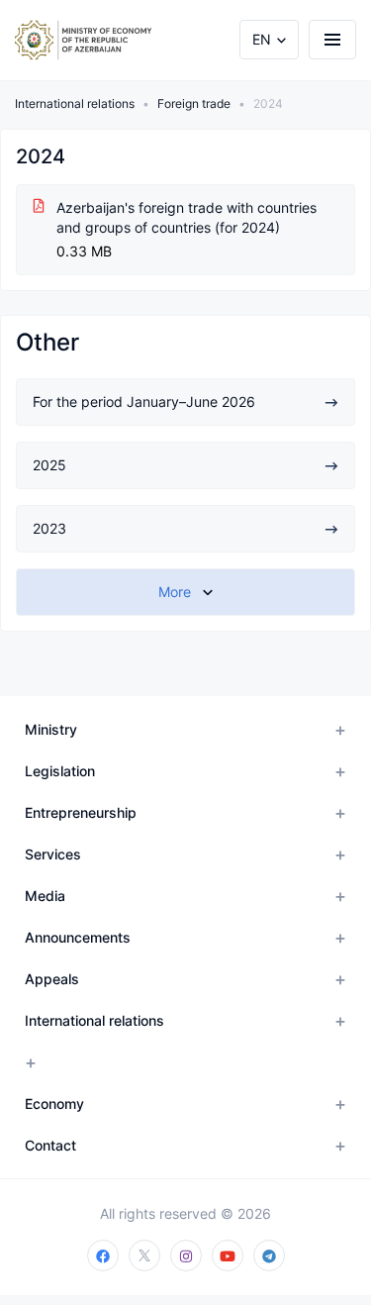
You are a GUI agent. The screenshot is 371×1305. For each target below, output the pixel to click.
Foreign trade (194, 103)
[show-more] (185, 592)
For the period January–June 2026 (144, 401)
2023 (49, 528)
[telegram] (269, 1255)
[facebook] (103, 1255)
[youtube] (227, 1255)
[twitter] (144, 1255)
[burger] (332, 39)
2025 (49, 464)
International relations (75, 103)
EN (261, 39)
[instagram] (186, 1255)
